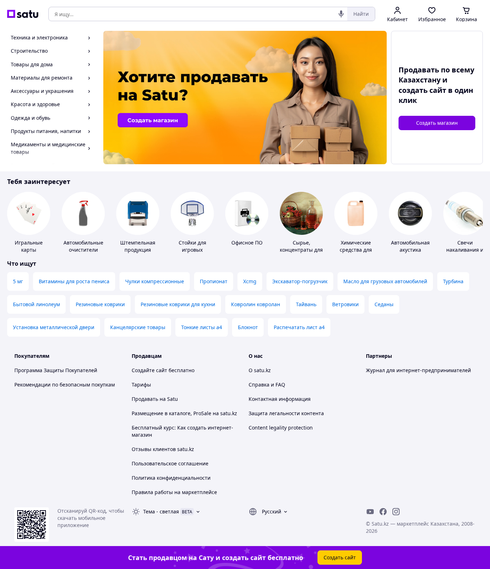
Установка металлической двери (53, 327)
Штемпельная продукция (137, 246)
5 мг (18, 281)
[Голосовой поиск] (341, 14)
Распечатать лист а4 (299, 327)
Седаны (384, 304)
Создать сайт (340, 557)
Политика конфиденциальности (171, 477)
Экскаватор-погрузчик (300, 281)
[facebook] (383, 511)
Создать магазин (437, 122)
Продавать (145, 398)
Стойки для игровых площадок (192, 249)
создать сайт (422, 90)
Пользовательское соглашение (170, 463)
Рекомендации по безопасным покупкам (64, 384)
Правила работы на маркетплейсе (174, 492)
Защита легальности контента (286, 413)
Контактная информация (280, 398)
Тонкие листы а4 (201, 327)
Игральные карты (29, 246)
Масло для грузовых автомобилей (385, 281)
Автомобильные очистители (83, 246)
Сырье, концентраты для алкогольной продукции (301, 253)
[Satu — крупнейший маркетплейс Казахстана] (22, 14)
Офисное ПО (247, 242)
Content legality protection (281, 427)
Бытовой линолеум (36, 304)
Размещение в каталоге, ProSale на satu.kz (184, 413)
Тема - (161, 511)
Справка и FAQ (267, 384)
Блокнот (248, 327)
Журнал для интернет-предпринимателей (418, 370)
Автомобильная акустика (410, 246)
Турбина (453, 281)
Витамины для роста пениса (74, 281)
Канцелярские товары (137, 327)
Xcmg (249, 281)
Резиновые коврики (100, 304)
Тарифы (141, 384)
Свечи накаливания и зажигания (465, 249)
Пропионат (213, 281)
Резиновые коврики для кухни (178, 304)
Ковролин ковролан (255, 304)
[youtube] (370, 511)
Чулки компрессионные (154, 281)
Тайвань (306, 304)
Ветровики (345, 304)
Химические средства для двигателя (356, 249)
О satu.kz (260, 370)
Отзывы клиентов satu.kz (163, 449)
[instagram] (396, 511)
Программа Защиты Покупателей (55, 370)
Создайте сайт (149, 370)
